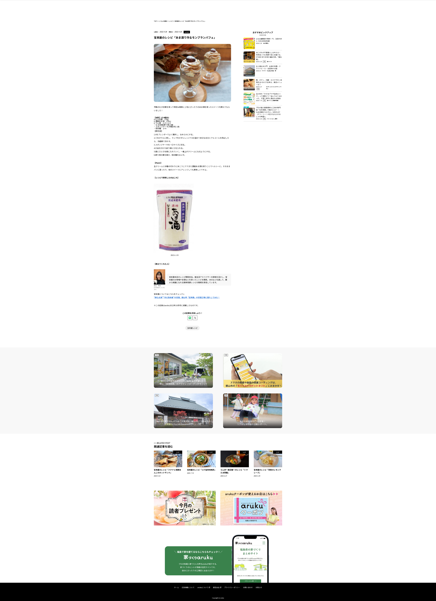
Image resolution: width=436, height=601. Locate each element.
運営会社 (216, 587)
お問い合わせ (248, 587)
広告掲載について (188, 587)
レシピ (187, 32)
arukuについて (202, 587)
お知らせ (259, 587)
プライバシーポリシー (232, 587)
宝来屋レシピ (192, 328)
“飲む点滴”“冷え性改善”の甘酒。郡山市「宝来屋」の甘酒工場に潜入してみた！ (187, 297)
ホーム (176, 587)
